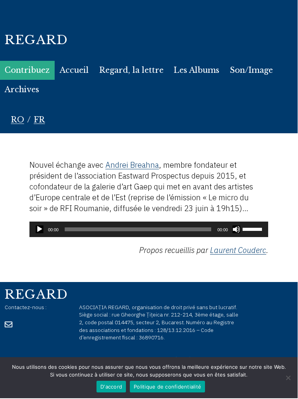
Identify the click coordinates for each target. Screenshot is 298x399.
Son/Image (251, 70)
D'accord (111, 387)
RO (17, 119)
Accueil (74, 70)
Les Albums (196, 70)
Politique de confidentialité (167, 387)
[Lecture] (39, 229)
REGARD (36, 40)
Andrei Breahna (132, 165)
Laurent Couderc (238, 250)
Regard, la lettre (131, 70)
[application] (148, 229)
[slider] (253, 229)
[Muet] (236, 229)
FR (39, 119)
